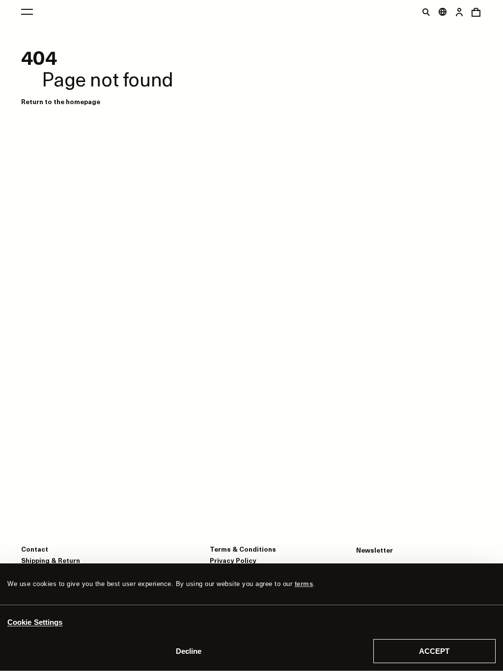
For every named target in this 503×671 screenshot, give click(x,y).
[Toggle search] (426, 11)
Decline (188, 651)
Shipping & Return (50, 560)
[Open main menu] (27, 11)
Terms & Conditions (243, 549)
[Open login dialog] (459, 11)
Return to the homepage (60, 101)
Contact (34, 549)
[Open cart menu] (476, 11)
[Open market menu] (442, 11)
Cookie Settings (35, 622)
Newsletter (374, 550)
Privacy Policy (233, 560)
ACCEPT (434, 651)
